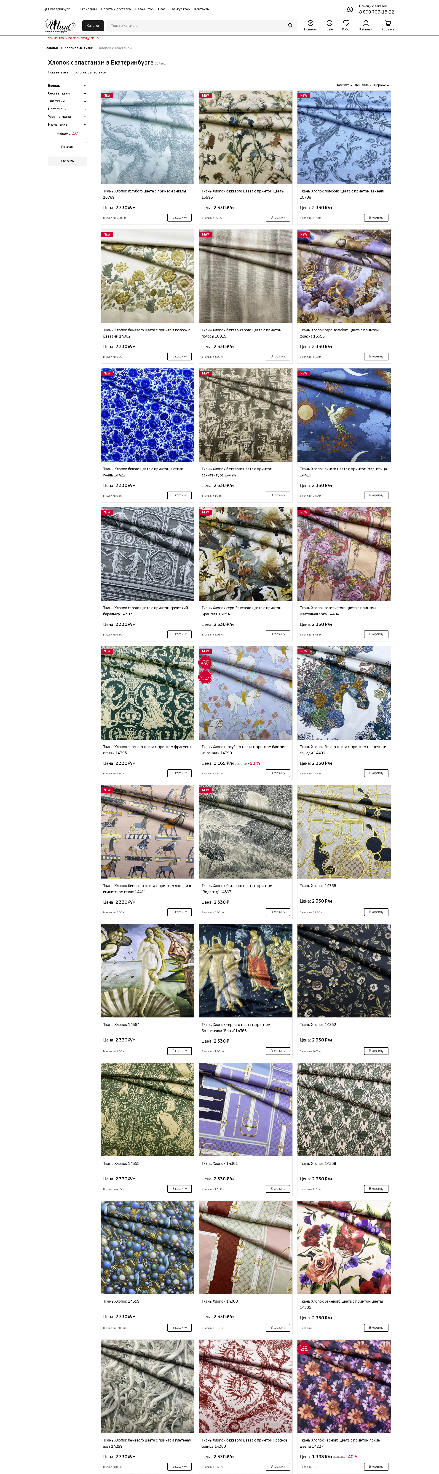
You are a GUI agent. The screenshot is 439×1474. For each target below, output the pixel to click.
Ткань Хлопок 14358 (318, 1164)
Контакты (201, 9)
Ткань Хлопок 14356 (318, 886)
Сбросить (67, 161)
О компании (88, 9)
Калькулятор (180, 9)
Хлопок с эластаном (90, 72)
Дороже (380, 85)
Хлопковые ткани (78, 48)
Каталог (93, 25)
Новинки (310, 29)
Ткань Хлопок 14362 (318, 1025)
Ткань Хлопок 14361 (219, 1164)
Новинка (343, 85)
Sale (330, 29)
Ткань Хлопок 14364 (121, 1025)
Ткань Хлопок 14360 (219, 1301)
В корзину (179, 217)
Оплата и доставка (116, 9)
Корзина (388, 29)
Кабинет (365, 29)
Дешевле (362, 85)
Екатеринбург (59, 9)
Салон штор (144, 9)
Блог (161, 9)
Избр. (346, 29)
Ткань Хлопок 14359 (121, 1301)
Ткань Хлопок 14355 (121, 1164)
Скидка (205, 663)
